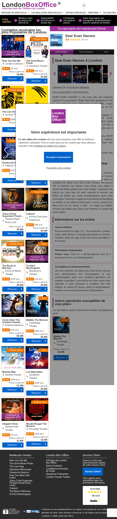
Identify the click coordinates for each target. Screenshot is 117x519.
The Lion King (9, 87)
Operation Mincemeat (20, 469)
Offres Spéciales (76, 13)
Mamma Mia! (8, 347)
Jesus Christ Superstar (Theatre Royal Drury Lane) (11, 191)
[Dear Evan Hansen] (65, 74)
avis (84, 40)
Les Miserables (33, 347)
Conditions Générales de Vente (57, 469)
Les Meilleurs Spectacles (46, 13)
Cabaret (30, 189)
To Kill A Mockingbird (36, 241)
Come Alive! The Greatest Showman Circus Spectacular (11, 297)
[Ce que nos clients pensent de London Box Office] (95, 495)
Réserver (12, 78)
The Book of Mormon (12, 241)
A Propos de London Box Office (56, 461)
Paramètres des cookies (58, 168)
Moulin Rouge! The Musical (35, 400)
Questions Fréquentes (57, 474)
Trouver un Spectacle (14, 13)
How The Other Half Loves (19, 476)
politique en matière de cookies (50, 146)
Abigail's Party (9, 399)
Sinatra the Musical (11, 138)
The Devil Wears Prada (34, 37)
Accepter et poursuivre (58, 157)
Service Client (93, 471)
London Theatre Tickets (58, 477)
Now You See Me (10, 36)
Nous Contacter (54, 465)
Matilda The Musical (59, 319)
